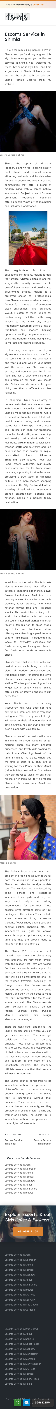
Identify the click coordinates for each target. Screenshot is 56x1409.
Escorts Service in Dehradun (20, 1168)
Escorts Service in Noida (18, 1383)
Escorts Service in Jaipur (18, 1184)
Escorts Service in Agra (17, 1164)
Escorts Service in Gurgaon (20, 1309)
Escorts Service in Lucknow (20, 1180)
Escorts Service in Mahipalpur (21, 1353)
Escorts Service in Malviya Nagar (23, 1363)
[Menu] (49, 17)
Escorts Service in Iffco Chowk (21, 1304)
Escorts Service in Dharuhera (21, 1188)
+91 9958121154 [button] (28, 1231)
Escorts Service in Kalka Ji (19, 1338)
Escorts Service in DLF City (20, 1299)
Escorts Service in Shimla (19, 1172)
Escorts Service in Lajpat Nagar (22, 1343)
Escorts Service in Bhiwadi (19, 1192)
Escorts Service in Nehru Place (22, 1378)
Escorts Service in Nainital (19, 1176)
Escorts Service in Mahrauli (20, 1358)
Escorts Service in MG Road (20, 1294)
